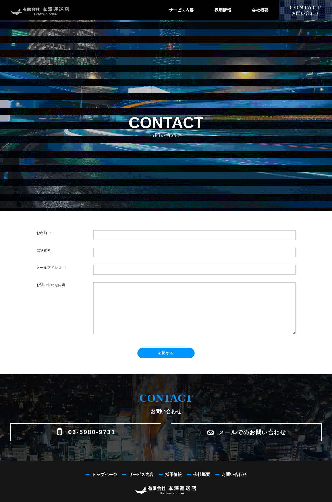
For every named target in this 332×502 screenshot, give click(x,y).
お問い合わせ (234, 474)
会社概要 (260, 10)
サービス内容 (181, 10)
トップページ (104, 474)
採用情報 (223, 10)
